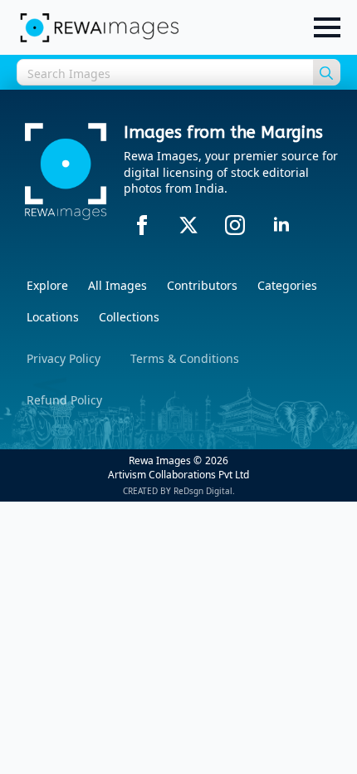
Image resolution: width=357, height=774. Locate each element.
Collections (129, 317)
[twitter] (188, 225)
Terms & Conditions (184, 358)
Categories (287, 285)
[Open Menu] (327, 27)
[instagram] (235, 225)
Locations (53, 317)
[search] (326, 73)
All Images (117, 285)
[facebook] (142, 225)
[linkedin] (281, 225)
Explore (47, 285)
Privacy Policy (63, 358)
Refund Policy (64, 400)
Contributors (202, 285)
